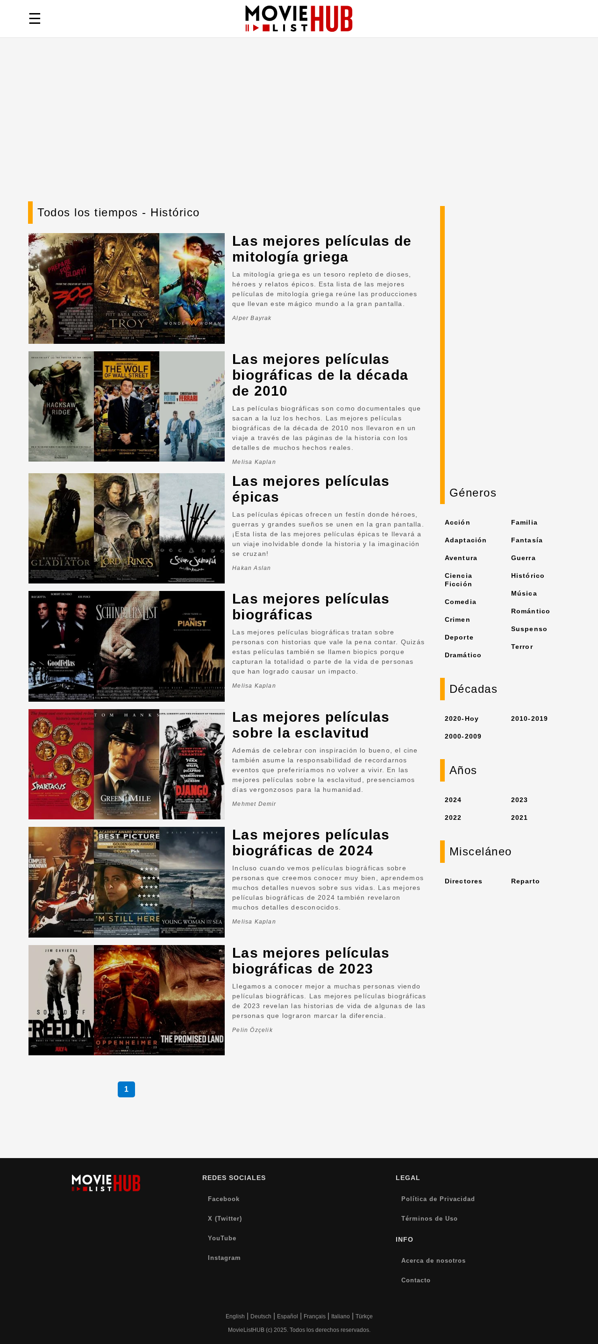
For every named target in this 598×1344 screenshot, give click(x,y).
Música (524, 593)
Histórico (528, 575)
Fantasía (527, 540)
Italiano (340, 1316)
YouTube (222, 1238)
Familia (524, 522)
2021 (519, 817)
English (235, 1316)
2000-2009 (463, 736)
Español (287, 1316)
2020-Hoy (462, 718)
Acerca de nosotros (433, 1260)
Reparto (525, 881)
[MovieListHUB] (299, 18)
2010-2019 (529, 718)
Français (315, 1316)
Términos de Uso (429, 1218)
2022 (453, 817)
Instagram (224, 1257)
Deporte (459, 637)
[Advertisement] (299, 131)
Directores (464, 881)
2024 (453, 800)
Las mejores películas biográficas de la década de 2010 (320, 374)
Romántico (531, 611)
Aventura (461, 558)
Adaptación (466, 540)
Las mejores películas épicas (311, 489)
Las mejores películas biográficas (311, 606)
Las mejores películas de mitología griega (322, 248)
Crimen (457, 619)
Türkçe (364, 1316)
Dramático (463, 655)
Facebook (224, 1198)
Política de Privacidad (438, 1198)
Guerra (523, 558)
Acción (457, 522)
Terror (522, 646)
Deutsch (260, 1316)
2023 (519, 800)
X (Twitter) (225, 1218)
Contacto (416, 1280)
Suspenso (529, 629)
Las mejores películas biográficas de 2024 (311, 842)
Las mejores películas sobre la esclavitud (311, 724)
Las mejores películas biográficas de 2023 (311, 960)
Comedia (461, 601)
